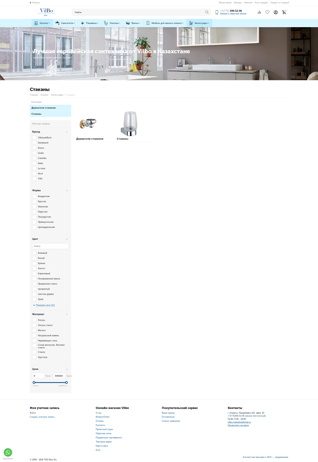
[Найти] (207, 12)
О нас (99, 413)
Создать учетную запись (42, 417)
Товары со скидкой (279, 2)
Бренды (238, 2)
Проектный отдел (104, 429)
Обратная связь (104, 433)
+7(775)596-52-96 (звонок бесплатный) (247, 416)
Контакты (100, 425)
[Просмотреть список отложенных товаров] (267, 12)
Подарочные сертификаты (109, 437)
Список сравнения (171, 421)
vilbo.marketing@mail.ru (239, 422)
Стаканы (122, 138)
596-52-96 (231, 10)
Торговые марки (104, 441)
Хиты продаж (261, 2)
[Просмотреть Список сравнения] (259, 12)
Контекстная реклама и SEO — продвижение (265, 457)
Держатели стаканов (89, 138)
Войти (33, 413)
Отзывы (100, 421)
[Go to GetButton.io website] (8, 459)
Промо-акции (225, 2)
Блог (98, 450)
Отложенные (168, 417)
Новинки (248, 2)
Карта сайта (102, 446)
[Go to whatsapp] (8, 452)
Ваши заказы (168, 413)
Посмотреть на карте (238, 425)
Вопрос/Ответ (103, 417)
